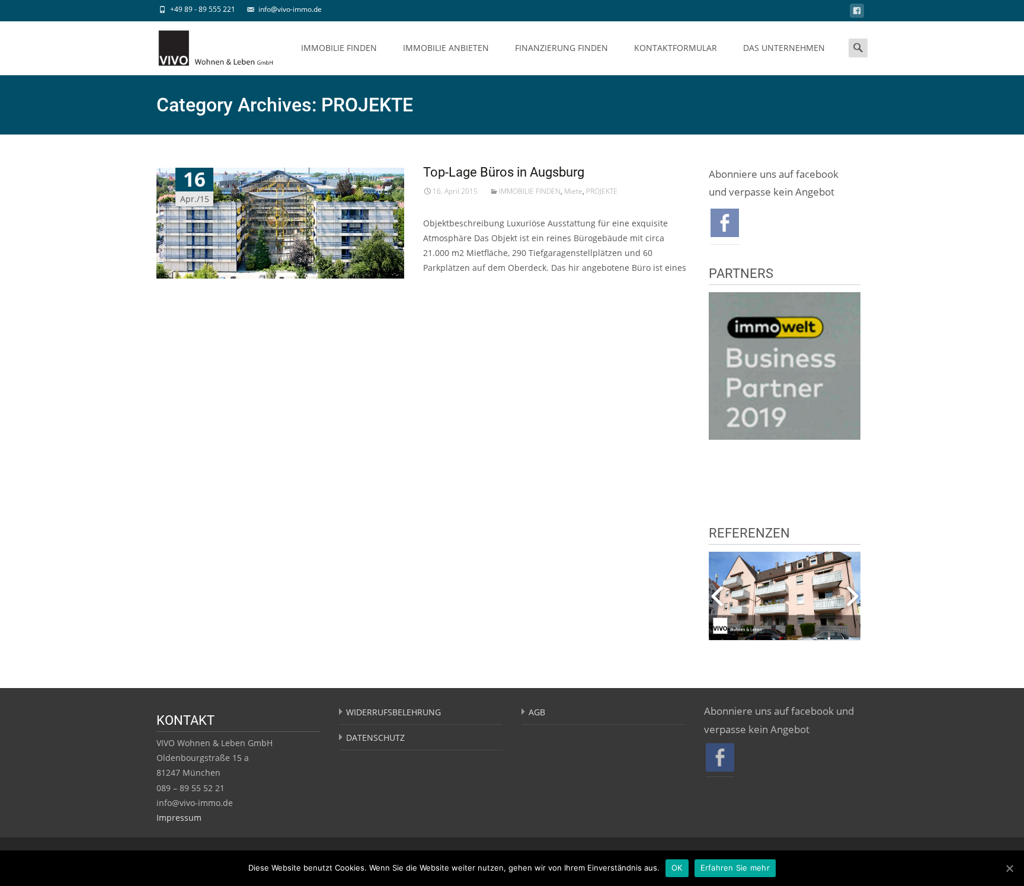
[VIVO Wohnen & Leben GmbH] (206, 45)
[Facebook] (725, 221)
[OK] (1009, 868)
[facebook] (857, 12)
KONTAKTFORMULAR (675, 47)
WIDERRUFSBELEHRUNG (393, 712)
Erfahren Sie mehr (735, 867)
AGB (537, 712)
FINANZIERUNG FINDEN (561, 47)
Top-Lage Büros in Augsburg (503, 172)
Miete (573, 191)
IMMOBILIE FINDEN (339, 47)
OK (677, 867)
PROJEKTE (601, 191)
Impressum (178, 817)
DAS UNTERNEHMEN (784, 47)
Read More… (448, 289)
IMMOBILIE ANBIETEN (446, 47)
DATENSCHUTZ (375, 737)
